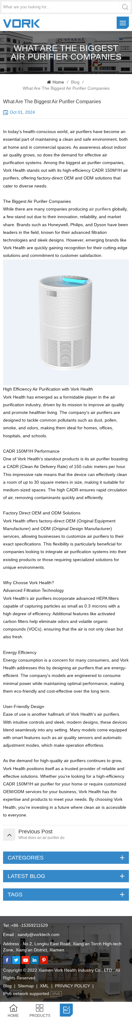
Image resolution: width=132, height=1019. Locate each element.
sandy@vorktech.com (38, 934)
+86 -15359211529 (29, 925)
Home (58, 82)
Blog (75, 82)
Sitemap (26, 985)
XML (44, 985)
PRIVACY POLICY (72, 985)
